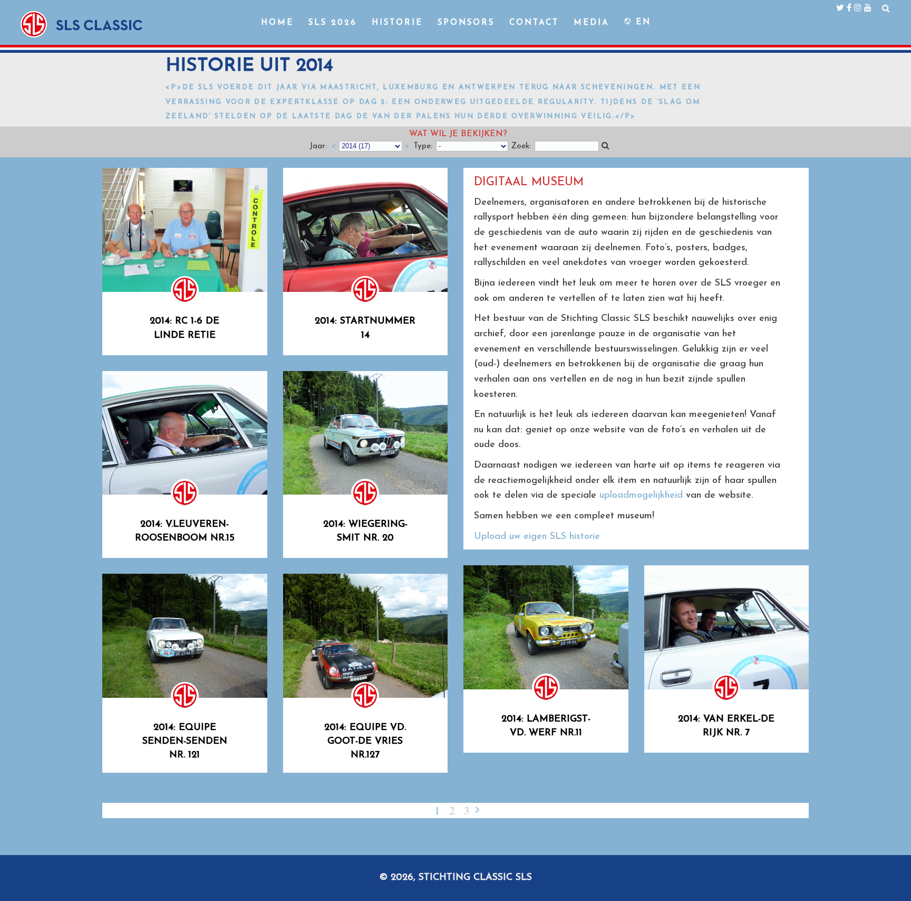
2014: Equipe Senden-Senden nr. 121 (184, 742)
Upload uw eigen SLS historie (537, 537)
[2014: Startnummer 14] (365, 230)
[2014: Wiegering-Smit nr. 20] (365, 433)
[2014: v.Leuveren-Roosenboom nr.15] (184, 433)
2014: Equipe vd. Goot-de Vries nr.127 (365, 742)
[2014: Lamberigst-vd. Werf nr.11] (545, 627)
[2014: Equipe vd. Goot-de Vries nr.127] (365, 636)
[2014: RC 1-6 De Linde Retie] (184, 230)
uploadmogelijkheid (641, 495)
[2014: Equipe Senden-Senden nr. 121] (184, 636)
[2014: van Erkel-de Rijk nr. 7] (726, 627)
